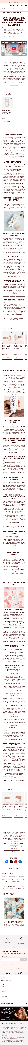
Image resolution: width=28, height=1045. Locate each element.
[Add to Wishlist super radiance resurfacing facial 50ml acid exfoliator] (11, 98)
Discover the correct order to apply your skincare (14, 850)
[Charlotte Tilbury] (14, 6)
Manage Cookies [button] (13, 1038)
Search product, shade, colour (12, 9)
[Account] (22, 6)
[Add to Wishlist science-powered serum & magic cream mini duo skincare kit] (11, 333)
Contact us (7, 1035)
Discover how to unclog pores (14, 276)
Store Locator (4, 986)
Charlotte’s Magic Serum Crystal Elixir (13, 310)
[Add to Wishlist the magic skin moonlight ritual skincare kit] (22, 333)
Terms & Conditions (20, 1037)
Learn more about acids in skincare (14, 739)
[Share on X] (11, 861)
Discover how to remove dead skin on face (14, 252)
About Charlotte (5, 989)
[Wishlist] (5, 5)
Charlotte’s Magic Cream (9, 311)
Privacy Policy (19, 968)
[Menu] (2, 6)
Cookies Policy (4, 996)
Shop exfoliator (14, 85)
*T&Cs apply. (3, 963)
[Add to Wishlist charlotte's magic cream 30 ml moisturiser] (11, 794)
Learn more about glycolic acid (14, 693)
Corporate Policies (5, 1038)
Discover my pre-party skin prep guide (14, 780)
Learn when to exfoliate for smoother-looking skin (14, 847)
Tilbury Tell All (8, 81)
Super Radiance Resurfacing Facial (13, 268)
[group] (7, 111)
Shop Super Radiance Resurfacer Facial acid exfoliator (14, 319)
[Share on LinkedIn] (20, 861)
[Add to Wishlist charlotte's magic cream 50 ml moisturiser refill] (22, 794)
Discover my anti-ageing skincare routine (14, 296)
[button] (2, 9)
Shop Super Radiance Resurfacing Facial (14, 641)
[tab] (13, 947)
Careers (3, 991)
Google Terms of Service (14, 1041)
